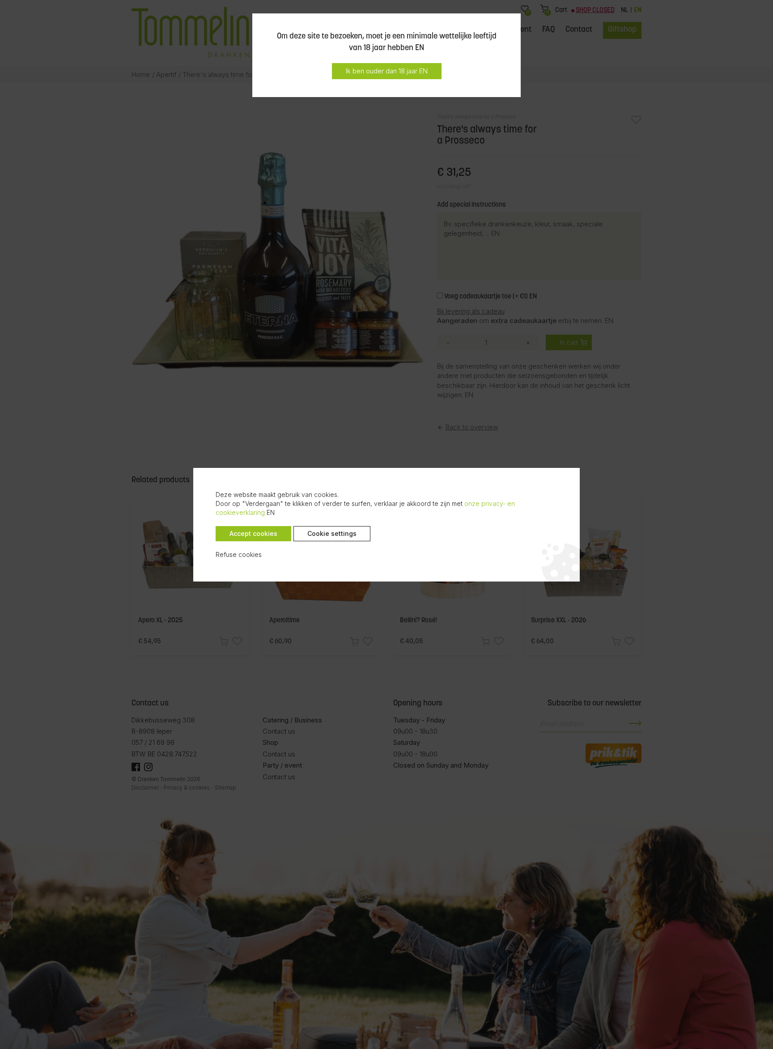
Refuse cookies (239, 554)
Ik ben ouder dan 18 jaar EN (387, 71)
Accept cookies (253, 533)
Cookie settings (332, 533)
